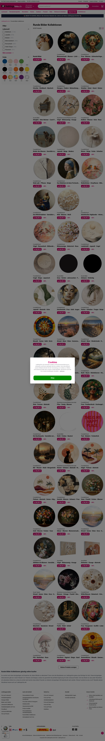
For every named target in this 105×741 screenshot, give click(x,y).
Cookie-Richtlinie (56, 369)
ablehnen (62, 371)
